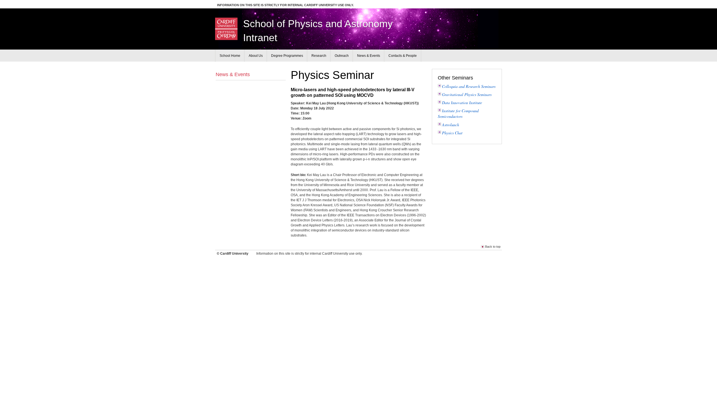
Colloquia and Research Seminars (468, 86)
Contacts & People (402, 56)
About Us (256, 56)
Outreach (342, 56)
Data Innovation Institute (462, 102)
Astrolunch (450, 124)
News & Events (233, 74)
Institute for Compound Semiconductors (458, 113)
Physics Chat (452, 132)
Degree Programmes (287, 56)
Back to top (492, 246)
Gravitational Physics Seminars (467, 94)
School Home (230, 56)
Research (318, 56)
